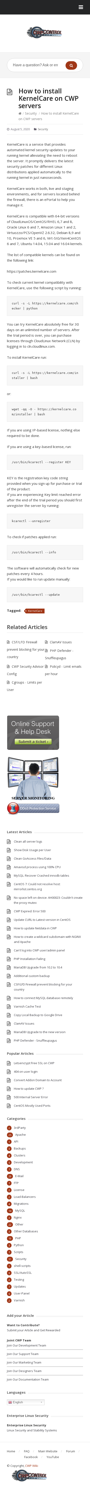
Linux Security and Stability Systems (32, 1430)
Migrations (21, 1204)
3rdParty (20, 1128)
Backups (20, 1148)
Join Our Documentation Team (28, 1379)
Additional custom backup (32, 976)
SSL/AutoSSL (23, 1273)
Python (19, 1245)
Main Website (47, 1451)
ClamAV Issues (61, 642)
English (17, 1402)
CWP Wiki (31, 1466)
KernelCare (35, 610)
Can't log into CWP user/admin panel (39, 950)
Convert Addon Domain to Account (38, 1080)
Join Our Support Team (23, 1354)
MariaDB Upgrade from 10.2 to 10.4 (38, 967)
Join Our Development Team (26, 1345)
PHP (18, 1238)
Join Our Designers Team (24, 1371)
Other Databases (26, 1231)
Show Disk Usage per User (32, 850)
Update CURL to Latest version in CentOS (42, 920)
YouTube (53, 1457)
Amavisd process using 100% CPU (37, 867)
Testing (19, 1279)
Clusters (19, 1155)
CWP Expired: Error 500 (29, 911)
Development (23, 1162)
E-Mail (19, 1176)
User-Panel (22, 1293)
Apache (20, 1135)
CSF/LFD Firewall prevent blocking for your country (25, 649)
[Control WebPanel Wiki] (45, 32)
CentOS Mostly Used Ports (32, 1106)
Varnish (19, 1300)
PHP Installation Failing (29, 959)
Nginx (18, 1217)
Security (31, 113)
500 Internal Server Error (31, 1097)
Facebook (31, 1457)
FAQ (27, 1451)
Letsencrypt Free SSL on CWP (34, 1063)
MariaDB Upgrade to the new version (40, 1032)
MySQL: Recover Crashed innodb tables (41, 875)
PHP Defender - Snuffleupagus (35, 1040)
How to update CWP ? (29, 1088)
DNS (17, 1169)
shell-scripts (22, 1266)
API (16, 1141)
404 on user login (26, 1071)
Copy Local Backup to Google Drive (38, 1015)
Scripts (18, 1252)
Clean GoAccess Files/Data (32, 858)
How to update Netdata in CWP (35, 928)
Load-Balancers (25, 1197)
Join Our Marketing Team (24, 1362)
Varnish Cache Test (27, 1006)
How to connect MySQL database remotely (43, 998)
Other (19, 1224)
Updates (20, 1286)
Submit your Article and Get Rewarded (33, 1330)
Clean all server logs (28, 841)
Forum (70, 1451)
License (19, 1190)
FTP (16, 1183)
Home (11, 1451)
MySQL (20, 1210)
